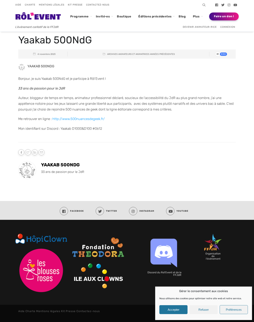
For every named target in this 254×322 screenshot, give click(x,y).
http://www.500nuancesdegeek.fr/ (78, 119)
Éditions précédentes (154, 16)
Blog (182, 16)
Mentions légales (51, 4)
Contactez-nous (97, 4)
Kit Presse (75, 4)
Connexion (227, 27)
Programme (79, 16)
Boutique (124, 16)
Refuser (203, 309)
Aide (18, 4)
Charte (30, 4)
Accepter (173, 309)
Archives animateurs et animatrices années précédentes (141, 54)
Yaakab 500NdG (60, 165)
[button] (203, 5)
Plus (196, 16)
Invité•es (103, 16)
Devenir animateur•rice (200, 27)
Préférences (234, 309)
